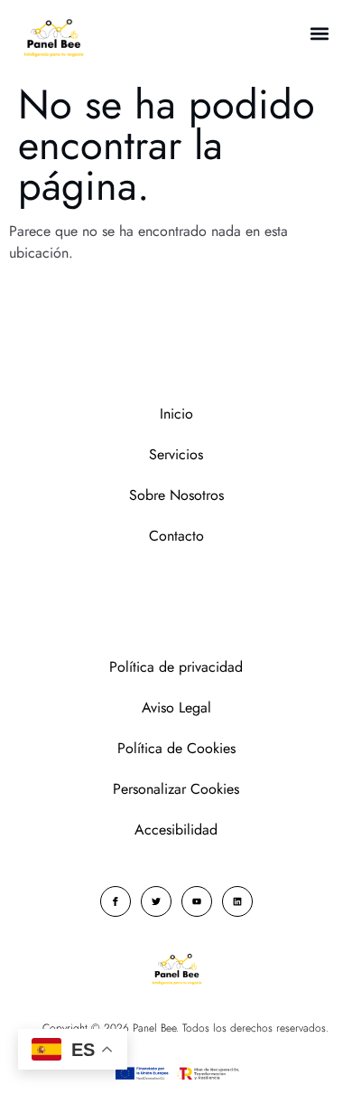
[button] (319, 33)
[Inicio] (53, 38)
